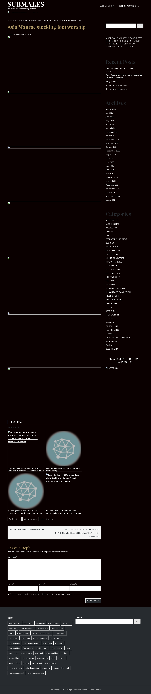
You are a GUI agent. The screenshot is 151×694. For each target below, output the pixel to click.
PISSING (109, 307)
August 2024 (111, 200)
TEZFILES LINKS (112, 330)
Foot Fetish (47, 643)
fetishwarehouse (30, 519)
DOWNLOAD (16, 422)
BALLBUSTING (112, 228)
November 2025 (112, 143)
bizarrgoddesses (27, 628)
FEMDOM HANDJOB (114, 262)
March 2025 (110, 173)
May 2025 (110, 166)
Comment (12, 557)
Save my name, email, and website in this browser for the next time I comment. (43, 594)
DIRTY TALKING (112, 247)
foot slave (59, 643)
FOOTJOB (110, 281)
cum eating (25, 638)
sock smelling (14, 663)
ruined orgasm (28, 658)
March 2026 (110, 128)
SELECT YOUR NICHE (129, 6)
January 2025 (111, 181)
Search (109, 22)
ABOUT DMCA (107, 6)
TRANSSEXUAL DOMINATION (118, 337)
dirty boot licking (40, 638)
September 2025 (113, 151)
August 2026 (111, 109)
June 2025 (110, 162)
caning (11, 633)
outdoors (64, 653)
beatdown (13, 628)
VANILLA (109, 345)
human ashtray (57, 648)
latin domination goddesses (20, 653)
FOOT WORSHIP (45, 20)
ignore (68, 648)
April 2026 (110, 124)
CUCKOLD (110, 243)
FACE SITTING (112, 254)
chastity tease (23, 633)
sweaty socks (50, 663)
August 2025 (111, 154)
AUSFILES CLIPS (112, 224)
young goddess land (35, 673)
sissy (53, 658)
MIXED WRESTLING (114, 300)
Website (73, 584)
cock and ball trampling (41, 633)
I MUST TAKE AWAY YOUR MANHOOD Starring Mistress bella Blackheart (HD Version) (77, 533)
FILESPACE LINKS (113, 266)
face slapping (14, 643)
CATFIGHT (110, 231)
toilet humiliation (32, 668)
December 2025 (112, 139)
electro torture (56, 638)
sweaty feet (37, 663)
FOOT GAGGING (15, 20)
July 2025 (109, 158)
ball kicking (66, 623)
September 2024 (113, 196)
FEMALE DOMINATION (115, 258)
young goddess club (61, 668)
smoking (61, 658)
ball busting (28, 623)
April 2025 (110, 170)
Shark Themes (95, 690)
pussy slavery (111, 81)
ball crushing (53, 623)
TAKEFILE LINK (112, 326)
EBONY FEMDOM (113, 250)
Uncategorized (112, 341)
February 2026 (112, 132)
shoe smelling (42, 658)
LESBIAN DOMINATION (115, 288)
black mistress (14, 519)
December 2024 (112, 185)
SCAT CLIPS (110, 311)
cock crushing (59, 633)
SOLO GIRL (110, 318)
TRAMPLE (110, 334)
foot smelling (14, 648)
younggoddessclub (16, 673)
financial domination (31, 643)
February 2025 (112, 177)
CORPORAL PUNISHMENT (116, 239)
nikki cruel (39, 653)
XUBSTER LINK (74, 20)
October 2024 (111, 192)
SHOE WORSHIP (60, 20)
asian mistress (15, 623)
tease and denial (15, 668)
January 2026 (111, 136)
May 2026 (110, 120)
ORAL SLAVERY (112, 303)
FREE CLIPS (110, 284)
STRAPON (110, 322)
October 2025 (111, 147)
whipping (46, 668)
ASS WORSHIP (112, 220)
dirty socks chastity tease (116, 89)
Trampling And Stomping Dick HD (27, 529)
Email (42, 584)
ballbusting (40, 623)
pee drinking (14, 658)
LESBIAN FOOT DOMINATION (118, 292)
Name (11, 584)
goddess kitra (42, 648)
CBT (107, 235)
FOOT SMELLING (30, 20)
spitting (26, 663)
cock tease (13, 638)
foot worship (28, 648)
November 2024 (112, 189)
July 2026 (109, 113)
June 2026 (110, 117)
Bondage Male (57, 628)
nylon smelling (47, 519)
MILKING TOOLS (113, 296)
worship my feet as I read (116, 85)
